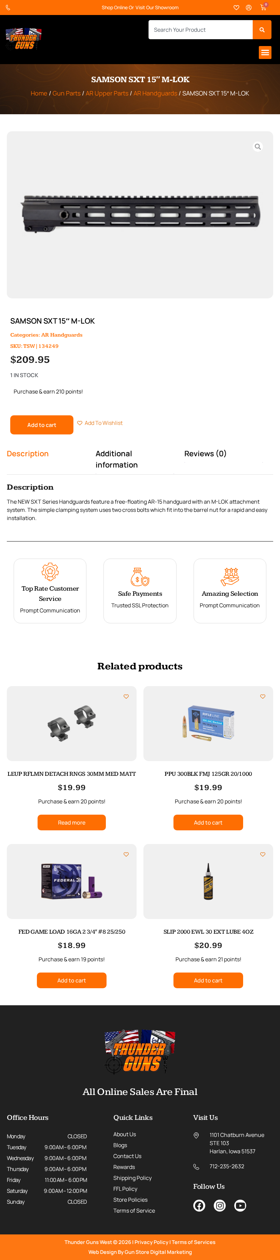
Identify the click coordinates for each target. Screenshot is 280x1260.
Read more (71, 822)
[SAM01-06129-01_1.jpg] (140, 215)
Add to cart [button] (208, 822)
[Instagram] (220, 1206)
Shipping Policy (132, 1177)
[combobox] (201, 29)
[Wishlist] (236, 8)
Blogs (120, 1145)
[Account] (248, 8)
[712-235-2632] (9, 8)
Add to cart (41, 425)
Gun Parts (67, 93)
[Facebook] (199, 1206)
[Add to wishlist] (126, 696)
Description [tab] (28, 453)
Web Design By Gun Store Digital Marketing (140, 1252)
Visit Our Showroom (157, 7)
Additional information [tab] (117, 459)
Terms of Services (193, 1242)
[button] (265, 52)
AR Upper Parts (107, 93)
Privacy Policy (151, 1242)
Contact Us (127, 1156)
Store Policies (130, 1199)
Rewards (124, 1166)
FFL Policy (125, 1188)
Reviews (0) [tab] (205, 453)
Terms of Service (134, 1210)
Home (39, 93)
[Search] (262, 29)
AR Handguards (155, 93)
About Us (124, 1134)
